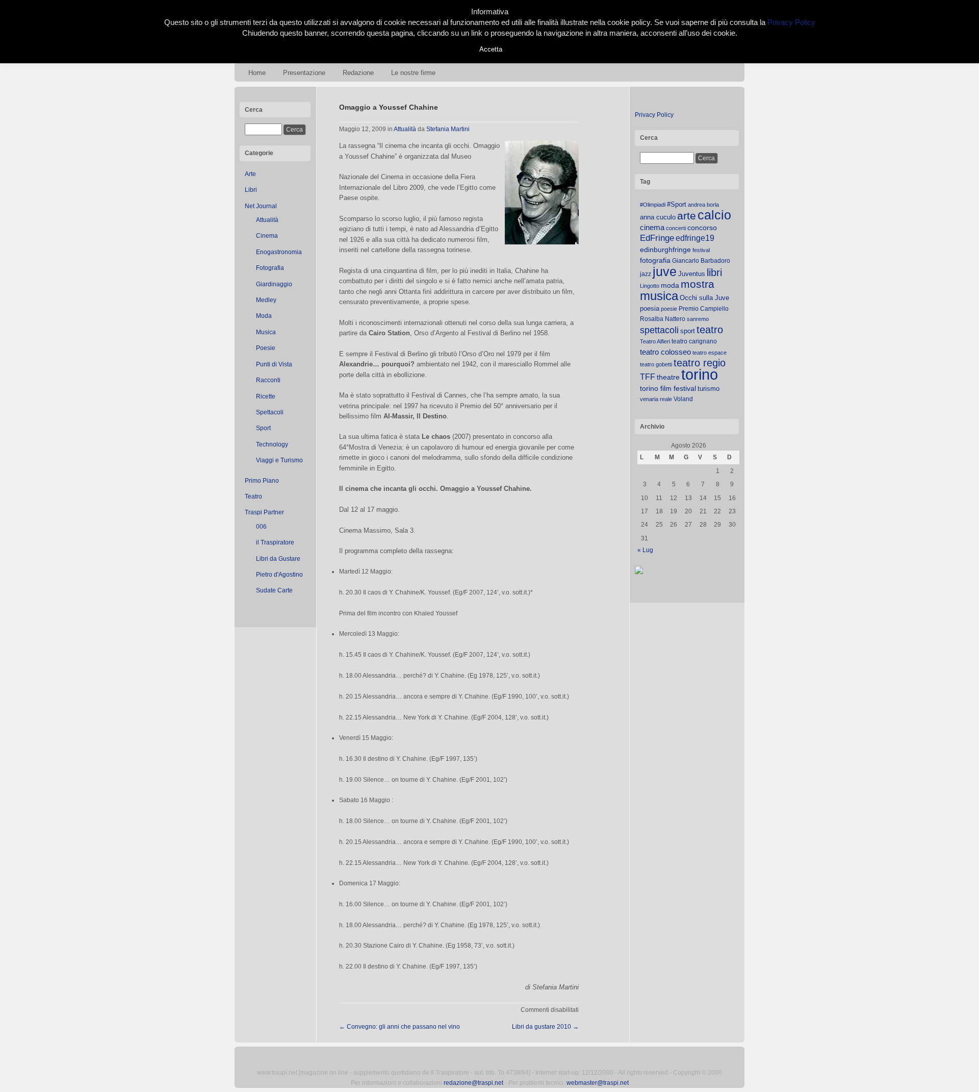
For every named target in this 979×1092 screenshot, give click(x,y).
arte (686, 216)
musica (659, 296)
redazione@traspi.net (473, 1082)
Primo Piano (262, 480)
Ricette (265, 396)
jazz (645, 274)
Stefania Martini (448, 129)
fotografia (655, 260)
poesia (649, 308)
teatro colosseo (665, 352)
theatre (668, 377)
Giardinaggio (274, 284)
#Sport (676, 204)
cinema (652, 227)
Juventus (691, 274)
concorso (702, 228)
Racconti (268, 380)
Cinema (267, 235)
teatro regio (700, 362)
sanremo (698, 319)
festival (701, 250)
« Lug (645, 550)
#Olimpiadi (652, 205)
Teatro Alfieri (655, 341)
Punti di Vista (274, 364)
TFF (647, 376)
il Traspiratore (275, 542)
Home (257, 73)
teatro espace (709, 353)
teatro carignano (694, 341)
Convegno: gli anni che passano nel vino (399, 1026)
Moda (264, 315)
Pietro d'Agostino (279, 574)
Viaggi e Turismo (279, 460)
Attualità (267, 220)
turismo (708, 388)
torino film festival (668, 388)
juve (665, 271)
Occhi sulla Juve (704, 298)
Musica (266, 332)
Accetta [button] (490, 49)
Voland (683, 399)
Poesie (265, 348)
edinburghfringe (665, 249)
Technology (272, 444)
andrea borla (703, 205)
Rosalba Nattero (662, 318)
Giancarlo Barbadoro (701, 260)
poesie (669, 309)
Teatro (253, 496)
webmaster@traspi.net (597, 1082)
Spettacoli (270, 412)
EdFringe (657, 238)
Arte (250, 174)
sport (687, 331)
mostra (697, 284)
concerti (676, 228)
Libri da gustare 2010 (545, 1026)
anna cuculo (658, 217)
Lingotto (649, 286)
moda (670, 285)
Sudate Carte (274, 590)
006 (261, 526)
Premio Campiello (704, 308)
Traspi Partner (264, 512)
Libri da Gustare (278, 558)
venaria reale (656, 399)
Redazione (358, 73)
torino (699, 374)
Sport (263, 428)
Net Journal (261, 206)
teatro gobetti (656, 364)
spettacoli (659, 330)
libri (714, 272)
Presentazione (304, 73)
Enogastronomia (279, 252)
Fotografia (270, 267)
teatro (710, 329)
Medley (266, 300)
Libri (251, 189)
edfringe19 (695, 238)
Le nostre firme (413, 73)
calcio (714, 215)
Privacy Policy (654, 114)
